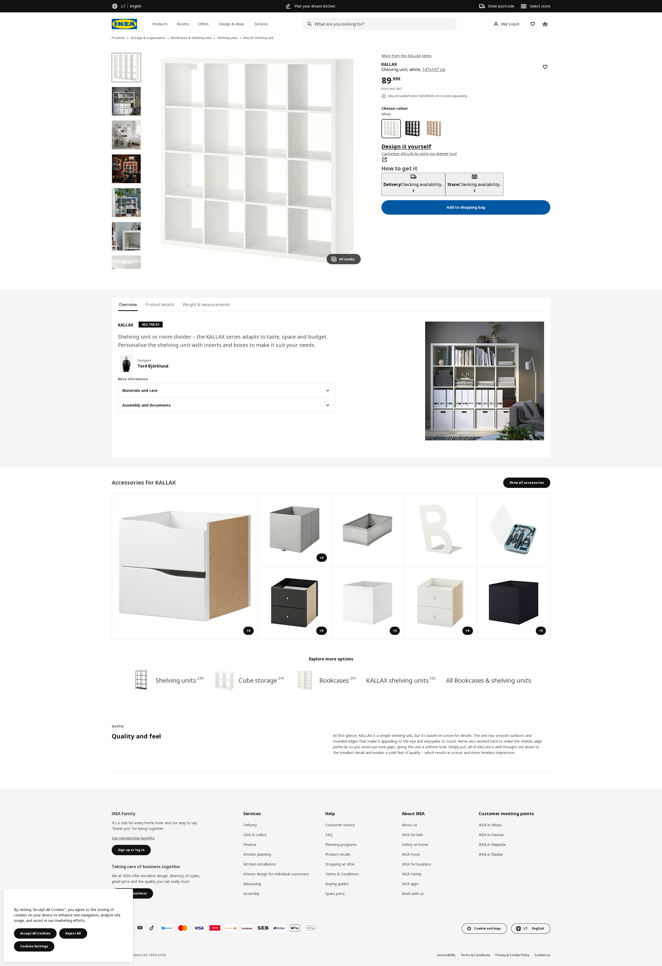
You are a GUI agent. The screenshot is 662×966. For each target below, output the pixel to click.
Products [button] (160, 23)
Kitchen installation (259, 864)
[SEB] (263, 928)
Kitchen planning (257, 854)
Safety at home (415, 844)
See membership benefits (133, 838)
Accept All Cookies (35, 933)
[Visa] (198, 928)
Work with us (413, 893)
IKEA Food (410, 854)
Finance (249, 844)
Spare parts (335, 893)
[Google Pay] (311, 928)
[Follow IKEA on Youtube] (140, 927)
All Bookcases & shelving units (488, 680)
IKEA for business (416, 864)
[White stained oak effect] (433, 128)
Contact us (542, 955)
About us (409, 824)
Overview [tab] (128, 304)
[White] (391, 128)
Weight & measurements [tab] (206, 304)
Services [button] (261, 23)
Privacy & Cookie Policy (512, 955)
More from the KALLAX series (406, 55)
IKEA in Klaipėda (492, 844)
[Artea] (279, 928)
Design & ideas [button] (231, 23)
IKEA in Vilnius (490, 824)
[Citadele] (214, 928)
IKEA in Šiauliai (491, 854)
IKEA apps (410, 883)
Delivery (250, 824)
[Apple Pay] (295, 928)
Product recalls (337, 854)
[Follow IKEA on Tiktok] (151, 927)
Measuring (252, 883)
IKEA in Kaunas (491, 834)
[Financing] (166, 928)
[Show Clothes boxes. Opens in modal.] (367, 529)
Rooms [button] (183, 23)
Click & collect (255, 834)
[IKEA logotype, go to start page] (124, 24)
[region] (257, 161)
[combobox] (378, 24)
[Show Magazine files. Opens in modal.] (440, 529)
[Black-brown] (412, 128)
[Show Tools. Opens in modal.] (514, 529)
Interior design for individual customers (276, 873)
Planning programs (341, 844)
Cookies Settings (34, 946)
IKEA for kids (412, 834)
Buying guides (337, 883)
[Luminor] (246, 928)
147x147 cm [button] (433, 69)
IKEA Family (412, 873)
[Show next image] (354, 160)
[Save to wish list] (545, 67)
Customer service (340, 824)
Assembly (251, 893)
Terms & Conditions (342, 873)
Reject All (73, 933)
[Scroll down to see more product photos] (126, 269)
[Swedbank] (230, 928)
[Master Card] (182, 928)
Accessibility (446, 955)
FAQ (329, 834)
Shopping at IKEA (339, 864)
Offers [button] (203, 23)
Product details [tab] (159, 304)
